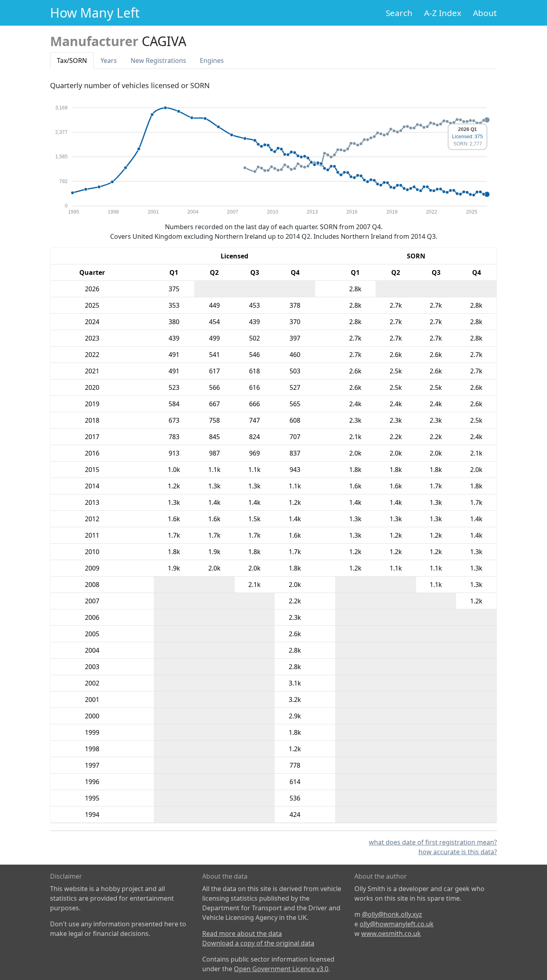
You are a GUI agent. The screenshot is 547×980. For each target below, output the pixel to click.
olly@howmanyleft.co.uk (397, 924)
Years (109, 60)
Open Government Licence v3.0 (281, 968)
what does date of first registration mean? (433, 842)
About (485, 12)
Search (399, 12)
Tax (72, 60)
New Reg (158, 60)
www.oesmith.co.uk (391, 933)
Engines (212, 60)
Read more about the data (242, 933)
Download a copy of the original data (258, 943)
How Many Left (95, 12)
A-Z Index (442, 12)
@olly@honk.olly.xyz (392, 914)
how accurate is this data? (457, 851)
